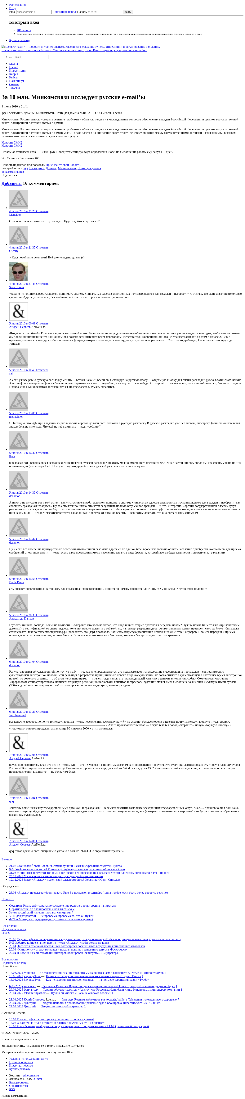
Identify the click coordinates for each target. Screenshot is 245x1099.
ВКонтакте (24, 30)
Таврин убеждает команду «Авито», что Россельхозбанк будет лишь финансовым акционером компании (111, 989)
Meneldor (15, 214)
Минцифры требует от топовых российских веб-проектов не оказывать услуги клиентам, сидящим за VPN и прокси (89, 872)
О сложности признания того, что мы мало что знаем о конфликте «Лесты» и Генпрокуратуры (102, 972)
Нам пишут (16, 80)
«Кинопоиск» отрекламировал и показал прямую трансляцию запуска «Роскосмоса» (72, 949)
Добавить (12, 183)
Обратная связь (19, 1085)
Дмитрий (30, 1003)
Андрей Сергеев (20, 326)
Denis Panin (16, 582)
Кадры (13, 74)
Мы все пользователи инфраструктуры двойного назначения (56, 876)
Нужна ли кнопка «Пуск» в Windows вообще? (81, 993)
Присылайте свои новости (63, 164)
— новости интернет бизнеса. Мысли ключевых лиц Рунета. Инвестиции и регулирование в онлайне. (74, 50)
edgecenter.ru (31, 1075)
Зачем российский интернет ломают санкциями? (41, 912)
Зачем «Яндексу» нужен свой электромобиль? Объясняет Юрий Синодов (64, 879)
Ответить (42, 211)
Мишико (29, 972)
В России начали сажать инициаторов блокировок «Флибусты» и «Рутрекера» (68, 953)
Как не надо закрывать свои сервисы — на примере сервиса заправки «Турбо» (97, 979)
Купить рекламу (19, 40)
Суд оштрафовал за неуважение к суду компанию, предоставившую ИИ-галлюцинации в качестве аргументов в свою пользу (99, 939)
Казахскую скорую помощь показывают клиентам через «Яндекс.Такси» (93, 976)
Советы (14, 84)
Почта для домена (89, 168)
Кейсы (13, 77)
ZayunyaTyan (32, 976)
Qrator (38, 1078)
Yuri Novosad (17, 715)
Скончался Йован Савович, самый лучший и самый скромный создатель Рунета (65, 865)
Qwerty (13, 251)
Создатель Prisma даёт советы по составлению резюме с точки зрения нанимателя (62, 905)
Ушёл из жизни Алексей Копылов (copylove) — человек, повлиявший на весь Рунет (67, 869)
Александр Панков (21, 618)
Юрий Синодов (34, 999)
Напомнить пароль (64, 11)
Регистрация (17, 4)
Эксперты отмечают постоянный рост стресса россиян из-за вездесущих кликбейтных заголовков (81, 946)
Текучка (14, 87)
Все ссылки (9, 925)
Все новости (10, 959)
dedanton (14, 496)
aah (11, 373)
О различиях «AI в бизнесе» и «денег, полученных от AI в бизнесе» (57, 1022)
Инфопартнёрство (21, 1065)
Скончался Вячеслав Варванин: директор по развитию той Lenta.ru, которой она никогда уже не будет (108, 986)
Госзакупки (36, 168)
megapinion (16, 416)
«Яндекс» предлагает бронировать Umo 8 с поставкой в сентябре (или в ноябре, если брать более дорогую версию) (88, 892)
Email (12, 11)
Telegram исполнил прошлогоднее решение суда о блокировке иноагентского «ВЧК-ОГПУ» (101, 1003)
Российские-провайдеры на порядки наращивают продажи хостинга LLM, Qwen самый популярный (79, 1026)
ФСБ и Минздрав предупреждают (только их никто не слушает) (51, 919)
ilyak (12, 456)
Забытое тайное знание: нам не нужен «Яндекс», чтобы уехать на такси (62, 942)
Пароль (69, 11)
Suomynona (16, 287)
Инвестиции (17, 70)
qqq (11, 801)
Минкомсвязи (67, 168)
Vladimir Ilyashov (35, 993)
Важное (7, 859)
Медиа (13, 63)
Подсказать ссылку (14, 929)
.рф (26, 168)
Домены (51, 168)
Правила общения (21, 1062)
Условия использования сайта (28, 1058)
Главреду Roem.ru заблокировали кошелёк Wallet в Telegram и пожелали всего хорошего (119, 999)
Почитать (8, 899)
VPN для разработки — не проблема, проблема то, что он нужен (51, 915)
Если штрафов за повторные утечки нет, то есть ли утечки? (51, 1019)
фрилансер (29, 986)
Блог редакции (19, 1082)
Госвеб (13, 67)
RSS (12, 1089)
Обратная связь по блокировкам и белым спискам (41, 909)
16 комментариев (13, 171)
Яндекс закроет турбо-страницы (62, 1006)
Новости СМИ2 (12, 142)
